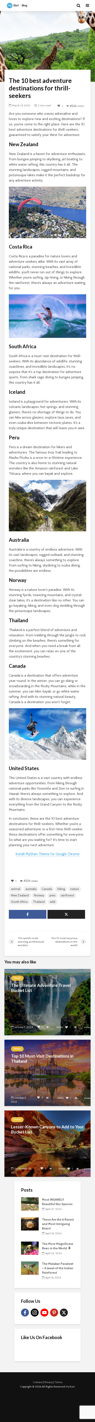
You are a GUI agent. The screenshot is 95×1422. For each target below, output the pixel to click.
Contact (37, 1382)
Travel (17, 978)
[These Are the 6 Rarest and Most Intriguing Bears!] (30, 1223)
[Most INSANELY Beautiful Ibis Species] (30, 1204)
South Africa (19, 902)
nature (74, 889)
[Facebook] (25, 1313)
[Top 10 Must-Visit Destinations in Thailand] (47, 1072)
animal (15, 889)
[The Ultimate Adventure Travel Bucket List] (47, 1002)
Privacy (48, 1382)
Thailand (39, 902)
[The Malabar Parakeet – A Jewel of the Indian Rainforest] (30, 1268)
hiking (61, 889)
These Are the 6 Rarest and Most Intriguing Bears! (58, 1223)
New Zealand (20, 895)
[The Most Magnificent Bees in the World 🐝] (30, 1248)
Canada (47, 889)
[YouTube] (44, 1313)
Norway (39, 895)
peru (52, 895)
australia (30, 889)
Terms (58, 1382)
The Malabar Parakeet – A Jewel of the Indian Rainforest (57, 1268)
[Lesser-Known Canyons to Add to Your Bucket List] (47, 1143)
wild (52, 902)
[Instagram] (35, 1313)
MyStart (70, 1386)
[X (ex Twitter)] (64, 1313)
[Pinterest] (54, 1313)
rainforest (67, 895)
